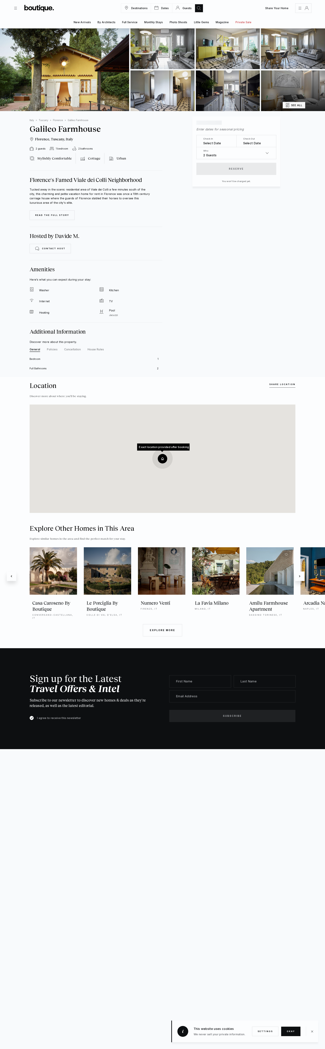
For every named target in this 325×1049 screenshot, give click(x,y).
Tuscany (43, 120)
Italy (32, 120)
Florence (58, 120)
